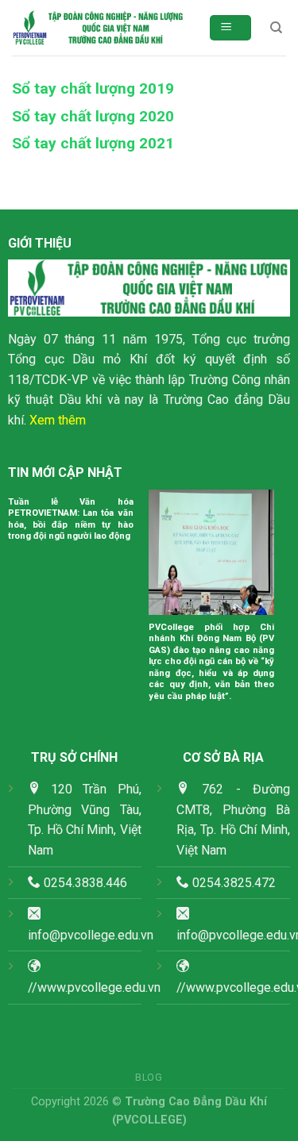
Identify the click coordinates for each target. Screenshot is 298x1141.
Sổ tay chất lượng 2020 (93, 116)
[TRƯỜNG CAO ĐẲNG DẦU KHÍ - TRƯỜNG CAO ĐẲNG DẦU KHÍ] (98, 27)
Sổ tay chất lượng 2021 (93, 143)
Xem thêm (57, 420)
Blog (148, 1077)
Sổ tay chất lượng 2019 (93, 88)
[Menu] (231, 28)
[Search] (276, 28)
